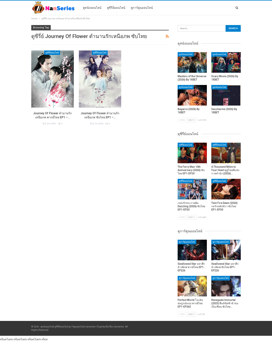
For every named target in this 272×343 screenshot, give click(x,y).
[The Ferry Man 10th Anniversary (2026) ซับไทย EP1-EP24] (192, 153)
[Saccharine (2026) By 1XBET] (226, 95)
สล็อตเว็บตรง (6, 339)
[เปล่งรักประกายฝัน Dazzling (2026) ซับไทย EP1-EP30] (192, 189)
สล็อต (45, 339)
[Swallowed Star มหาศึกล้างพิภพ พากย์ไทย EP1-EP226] (192, 250)
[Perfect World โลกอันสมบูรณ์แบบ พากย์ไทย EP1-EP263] (192, 286)
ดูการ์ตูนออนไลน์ (142, 7)
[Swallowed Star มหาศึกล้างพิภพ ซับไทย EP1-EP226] (226, 250)
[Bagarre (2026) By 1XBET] (192, 95)
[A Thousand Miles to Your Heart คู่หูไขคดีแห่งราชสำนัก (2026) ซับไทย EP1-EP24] (226, 153)
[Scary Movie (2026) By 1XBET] (226, 62)
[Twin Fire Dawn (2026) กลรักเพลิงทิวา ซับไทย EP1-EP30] (226, 189)
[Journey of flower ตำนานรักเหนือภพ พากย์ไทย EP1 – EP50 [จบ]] (52, 79)
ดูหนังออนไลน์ (92, 7)
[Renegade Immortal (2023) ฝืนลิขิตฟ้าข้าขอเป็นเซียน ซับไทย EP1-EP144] (226, 286)
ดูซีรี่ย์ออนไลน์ (116, 7)
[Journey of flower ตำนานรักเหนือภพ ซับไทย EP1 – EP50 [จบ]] (100, 79)
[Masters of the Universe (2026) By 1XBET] (192, 62)
